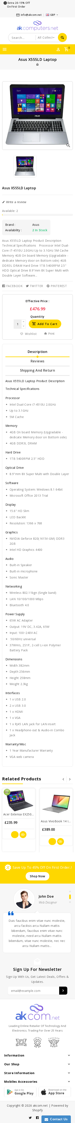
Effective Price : (38, 301)
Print (51, 334)
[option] (25, 166)
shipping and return (37, 370)
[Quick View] (23, 834)
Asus (35, 225)
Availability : (13, 230)
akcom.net (40, 1105)
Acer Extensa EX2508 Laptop (23, 814)
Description (37, 351)
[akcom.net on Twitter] (30, 1118)
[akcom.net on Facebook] (37, 1118)
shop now (37, 876)
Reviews (38, 361)
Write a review (15, 202)
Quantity (37, 317)
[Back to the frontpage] (37, 64)
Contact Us (58, 1119)
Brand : (10, 225)
